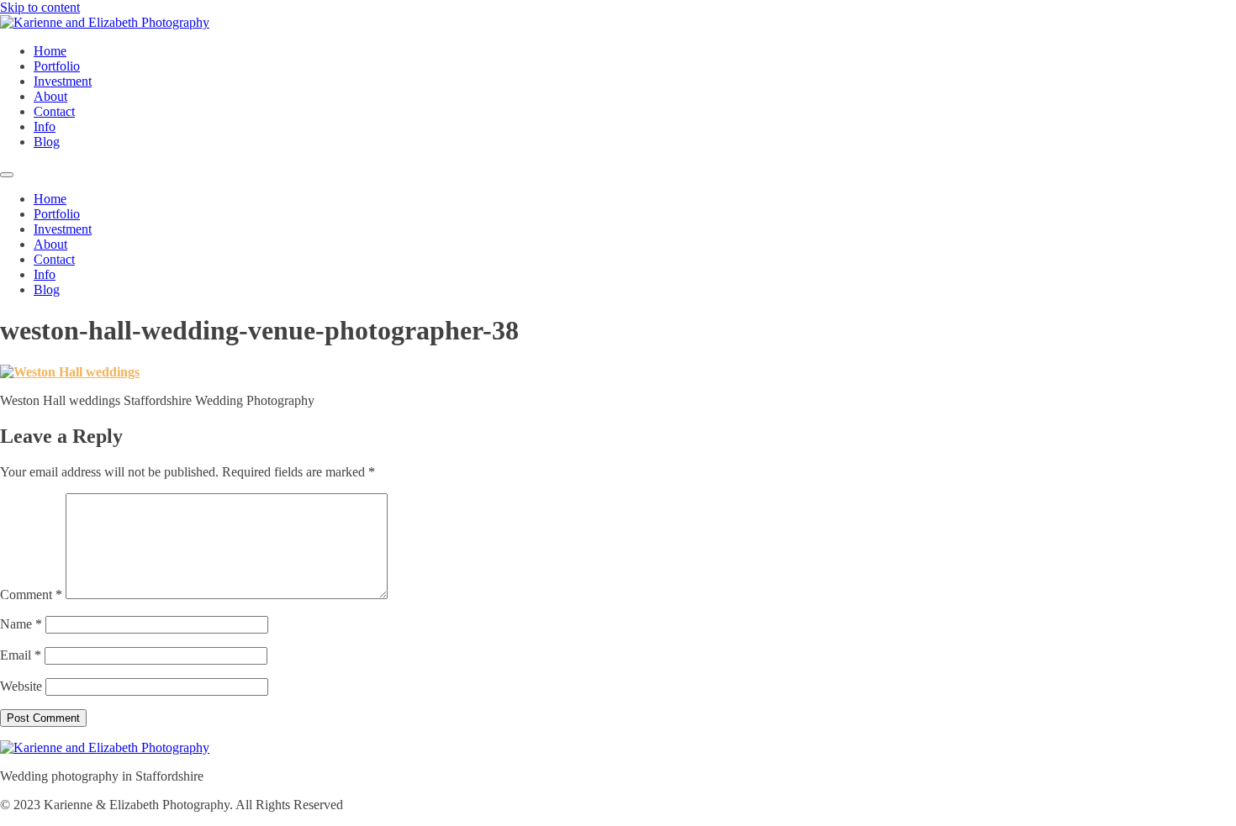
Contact (54, 111)
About (50, 96)
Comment (31, 594)
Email (20, 655)
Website (21, 686)
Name (21, 624)
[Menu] (6, 174)
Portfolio (57, 66)
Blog (47, 141)
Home (50, 51)
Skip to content (40, 7)
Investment (63, 81)
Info (44, 126)
